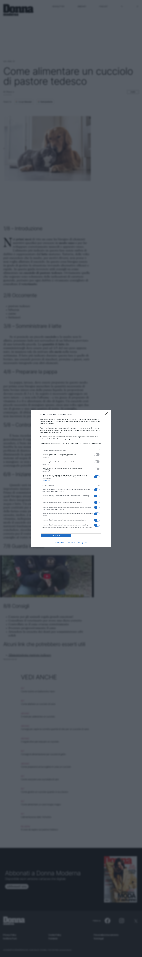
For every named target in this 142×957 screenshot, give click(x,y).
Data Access (71, 543)
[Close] (107, 414)
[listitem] (71, 450)
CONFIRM (56, 535)
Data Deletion (59, 543)
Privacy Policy (82, 543)
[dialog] (71, 478)
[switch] (96, 454)
